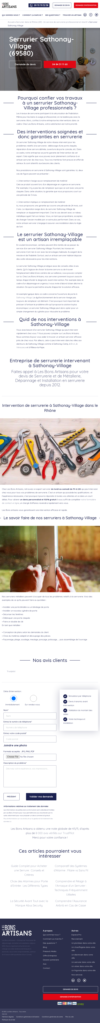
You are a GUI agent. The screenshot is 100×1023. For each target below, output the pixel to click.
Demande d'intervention (86, 5)
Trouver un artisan (72, 15)
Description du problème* (15, 763)
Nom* (6, 710)
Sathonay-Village (24, 297)
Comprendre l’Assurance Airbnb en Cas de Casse (71, 903)
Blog (45, 947)
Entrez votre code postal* (15, 733)
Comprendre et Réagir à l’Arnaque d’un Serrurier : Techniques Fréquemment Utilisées (70, 888)
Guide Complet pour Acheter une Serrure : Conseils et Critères (29, 870)
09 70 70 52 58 (41, 5)
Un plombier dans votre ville (83, 943)
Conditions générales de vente (52, 1017)
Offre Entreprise (50, 955)
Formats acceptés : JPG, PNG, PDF (19, 751)
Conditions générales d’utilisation (27, 1017)
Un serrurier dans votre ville (83, 962)
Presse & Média (49, 951)
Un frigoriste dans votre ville (83, 970)
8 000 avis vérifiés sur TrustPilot (55, 833)
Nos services (76, 975)
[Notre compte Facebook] (90, 14)
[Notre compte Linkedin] (85, 14)
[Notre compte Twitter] (96, 14)
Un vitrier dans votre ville (81, 966)
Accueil (11, 22)
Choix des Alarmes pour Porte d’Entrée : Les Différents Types (29, 883)
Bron (73, 344)
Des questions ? (52, 15)
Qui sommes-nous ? (11, 15)
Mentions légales (8, 1017)
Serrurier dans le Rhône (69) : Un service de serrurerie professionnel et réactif (51, 22)
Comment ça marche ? (32, 15)
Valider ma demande (41, 796)
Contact (46, 968)
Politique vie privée (8, 1020)
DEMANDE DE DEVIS (62, 5)
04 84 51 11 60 (60, 64)
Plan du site (69, 1017)
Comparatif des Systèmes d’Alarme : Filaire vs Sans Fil (71, 868)
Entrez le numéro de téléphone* (18, 721)
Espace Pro (76, 935)
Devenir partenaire (51, 960)
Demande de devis (25, 64)
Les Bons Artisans (12, 1011)
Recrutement (77, 939)
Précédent (11, 797)
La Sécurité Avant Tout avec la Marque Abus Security (29, 903)
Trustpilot (11, 671)
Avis (44, 964)
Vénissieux (21, 347)
